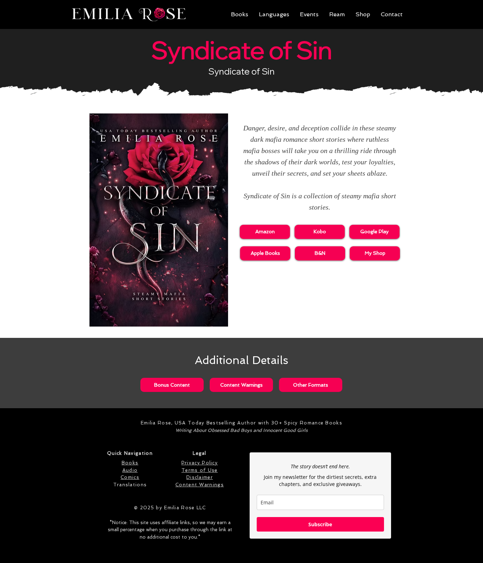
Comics (130, 477)
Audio (130, 470)
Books (130, 462)
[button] (240, 14)
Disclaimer (199, 477)
